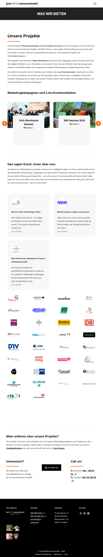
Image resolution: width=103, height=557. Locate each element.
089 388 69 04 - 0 (38, 513)
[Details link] (32, 108)
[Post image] (29, 115)
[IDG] (14, 371)
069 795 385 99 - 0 (38, 516)
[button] (4, 123)
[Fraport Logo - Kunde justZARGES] (64, 347)
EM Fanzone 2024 (74, 120)
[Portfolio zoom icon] (25, 108)
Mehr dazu (28, 128)
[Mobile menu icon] (95, 4)
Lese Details (16, 231)
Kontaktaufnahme (14, 448)
